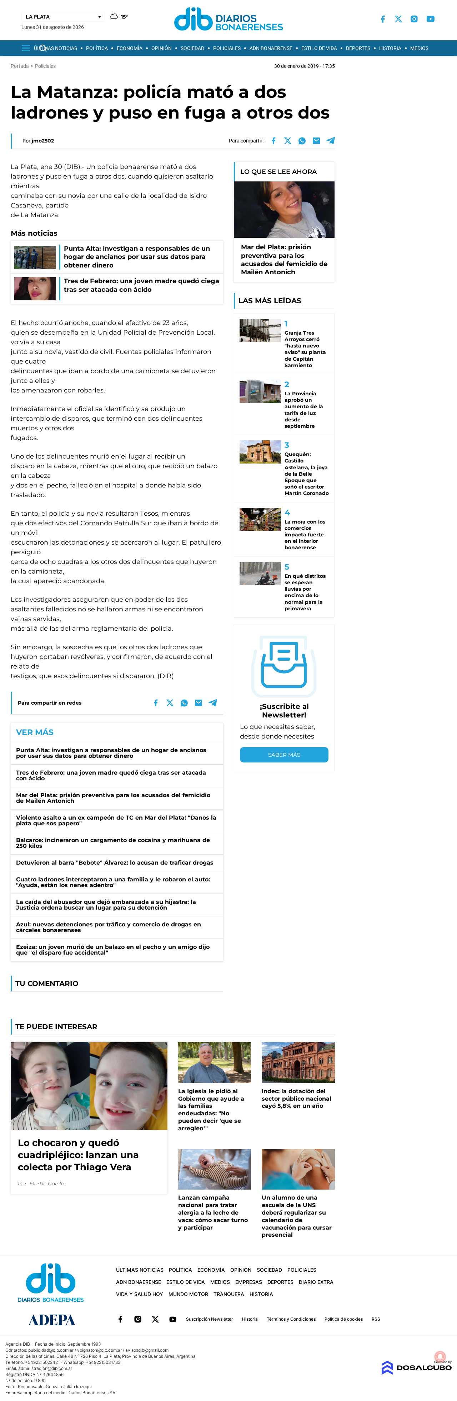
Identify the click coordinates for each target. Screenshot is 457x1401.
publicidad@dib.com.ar (51, 1350)
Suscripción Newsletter (209, 1319)
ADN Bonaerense (271, 48)
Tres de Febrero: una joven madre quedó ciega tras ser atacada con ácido (111, 775)
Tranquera (229, 1294)
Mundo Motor (188, 1294)
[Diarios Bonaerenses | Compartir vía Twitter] (287, 140)
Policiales (227, 48)
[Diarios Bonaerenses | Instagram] (414, 19)
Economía (129, 48)
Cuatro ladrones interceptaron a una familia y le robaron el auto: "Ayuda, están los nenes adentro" (113, 882)
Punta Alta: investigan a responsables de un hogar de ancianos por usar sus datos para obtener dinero (111, 753)
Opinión (161, 48)
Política (97, 48)
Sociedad (192, 48)
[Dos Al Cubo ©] (416, 1373)
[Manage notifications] (440, 1356)
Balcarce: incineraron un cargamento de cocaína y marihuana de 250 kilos (113, 843)
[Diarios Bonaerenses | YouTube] (431, 19)
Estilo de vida (319, 48)
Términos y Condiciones (291, 1319)
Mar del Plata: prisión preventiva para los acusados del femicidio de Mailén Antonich (113, 798)
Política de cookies (344, 1319)
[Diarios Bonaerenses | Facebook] (382, 19)
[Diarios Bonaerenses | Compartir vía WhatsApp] (302, 140)
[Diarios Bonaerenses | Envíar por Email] (316, 140)
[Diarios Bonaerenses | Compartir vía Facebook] (273, 140)
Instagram (138, 1319)
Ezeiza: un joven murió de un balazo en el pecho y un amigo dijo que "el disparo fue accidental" (113, 950)
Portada (20, 66)
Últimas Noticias (55, 48)
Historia (390, 48)
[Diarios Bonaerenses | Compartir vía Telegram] (330, 140)
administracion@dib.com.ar (45, 1368)
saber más (284, 754)
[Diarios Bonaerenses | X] (398, 19)
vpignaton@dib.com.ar (99, 1350)
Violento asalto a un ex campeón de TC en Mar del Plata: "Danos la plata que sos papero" (116, 820)
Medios (419, 48)
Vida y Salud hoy (139, 1294)
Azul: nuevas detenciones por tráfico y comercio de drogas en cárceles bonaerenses (108, 927)
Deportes (358, 48)
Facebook (120, 1319)
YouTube (173, 1319)
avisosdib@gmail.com (147, 1350)
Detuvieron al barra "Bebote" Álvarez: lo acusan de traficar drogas (115, 862)
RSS (376, 1319)
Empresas (248, 1282)
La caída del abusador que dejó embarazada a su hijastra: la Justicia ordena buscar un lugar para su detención (106, 905)
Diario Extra (316, 1282)
